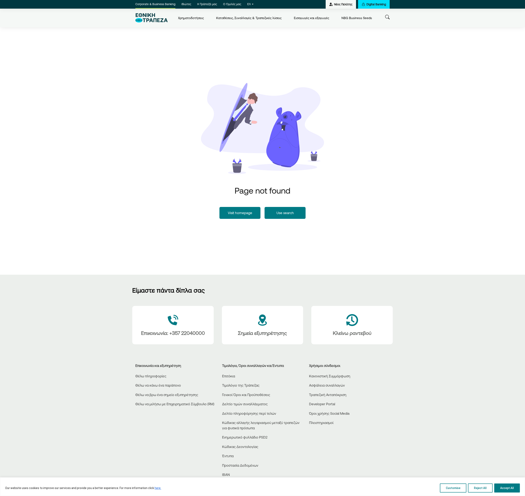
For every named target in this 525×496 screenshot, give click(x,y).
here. (158, 488)
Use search (285, 213)
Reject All (480, 488)
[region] (262, 486)
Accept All (507, 488)
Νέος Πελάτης (343, 4)
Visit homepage (240, 213)
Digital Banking (376, 4)
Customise (453, 488)
